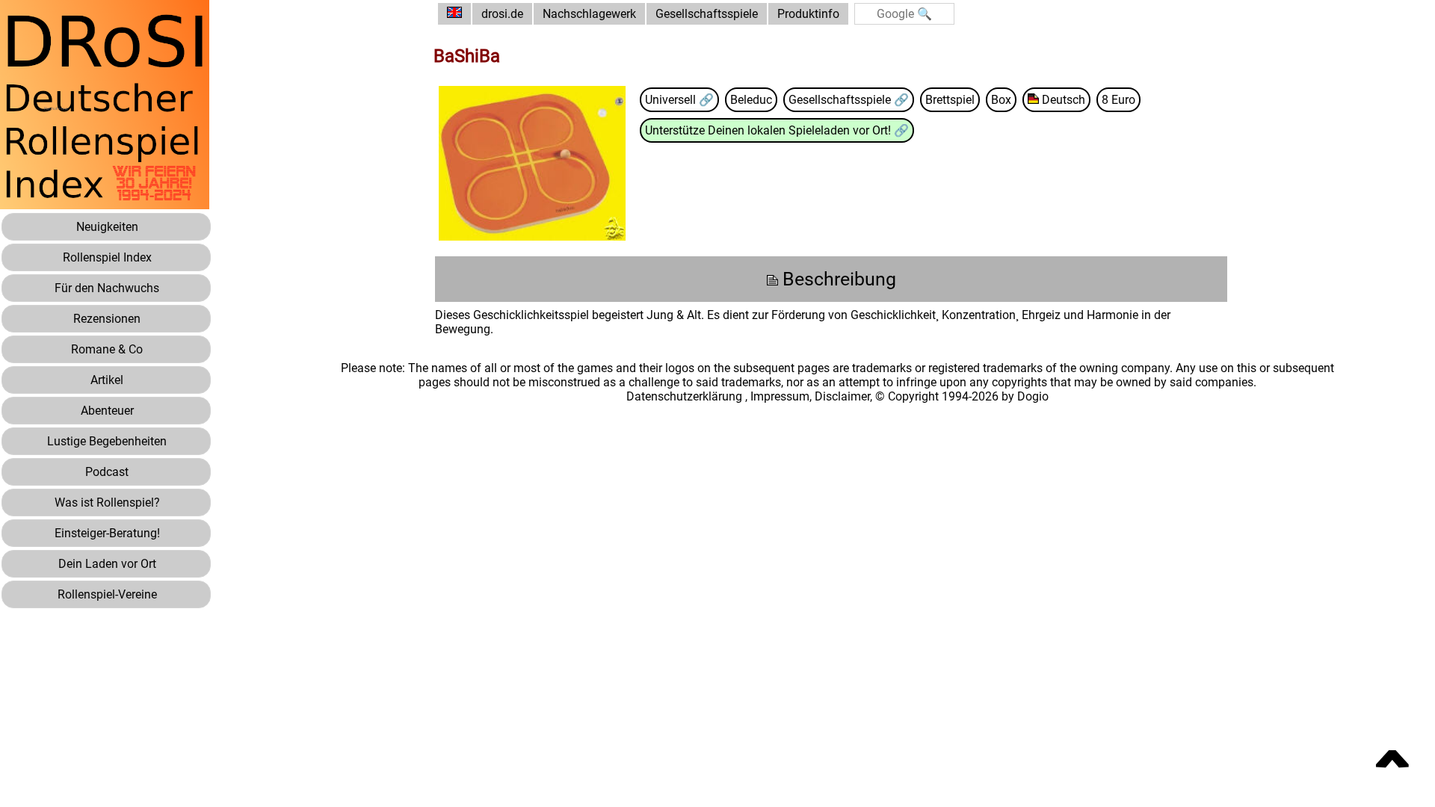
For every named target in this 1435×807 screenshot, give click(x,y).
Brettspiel (950, 100)
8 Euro (1118, 100)
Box (1001, 100)
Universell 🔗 (679, 100)
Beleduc (751, 100)
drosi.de (502, 14)
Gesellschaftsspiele (706, 14)
